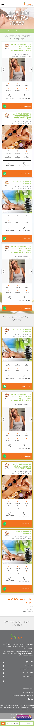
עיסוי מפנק (29, 662)
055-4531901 (26, 174)
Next (3, 69)
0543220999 (26, 692)
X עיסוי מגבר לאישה (11, 31)
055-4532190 (25, 106)
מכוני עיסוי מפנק (28, 676)
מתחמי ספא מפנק (27, 672)
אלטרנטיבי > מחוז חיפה (24, 31)
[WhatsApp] (4, 106)
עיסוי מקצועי (29, 665)
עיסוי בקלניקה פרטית (26, 669)
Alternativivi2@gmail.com (21, 695)
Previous (30, 69)
